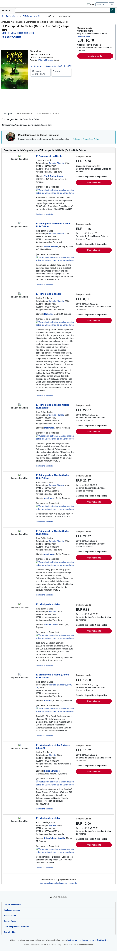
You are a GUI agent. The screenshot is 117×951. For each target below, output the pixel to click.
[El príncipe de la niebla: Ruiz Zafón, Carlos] (19, 604)
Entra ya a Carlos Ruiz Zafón (86, 139)
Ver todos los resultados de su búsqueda (58, 883)
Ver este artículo (83, 36)
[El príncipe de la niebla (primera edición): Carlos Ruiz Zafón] (19, 745)
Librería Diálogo (52, 770)
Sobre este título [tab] (25, 113)
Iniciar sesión (102, 4)
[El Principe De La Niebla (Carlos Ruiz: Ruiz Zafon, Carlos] (19, 223)
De (38, 72)
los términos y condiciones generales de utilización (87, 940)
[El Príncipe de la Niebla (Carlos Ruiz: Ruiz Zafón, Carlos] (19, 404)
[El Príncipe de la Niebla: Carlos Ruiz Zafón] (19, 293)
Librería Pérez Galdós (54, 838)
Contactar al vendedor (44, 214)
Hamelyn (48, 313)
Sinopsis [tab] (8, 113)
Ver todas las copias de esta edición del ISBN (51, 66)
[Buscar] (112, 10)
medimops (49, 427)
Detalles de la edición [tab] (48, 113)
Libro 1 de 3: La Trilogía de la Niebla (17, 32)
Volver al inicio (58, 896)
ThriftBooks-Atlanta (53, 176)
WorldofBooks (51, 246)
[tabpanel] (37, 122)
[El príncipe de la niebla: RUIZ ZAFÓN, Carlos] (19, 818)
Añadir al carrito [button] (95, 56)
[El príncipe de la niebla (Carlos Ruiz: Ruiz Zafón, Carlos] (19, 674)
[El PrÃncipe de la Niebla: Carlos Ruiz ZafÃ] (19, 156)
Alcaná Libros (51, 624)
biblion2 (48, 700)
